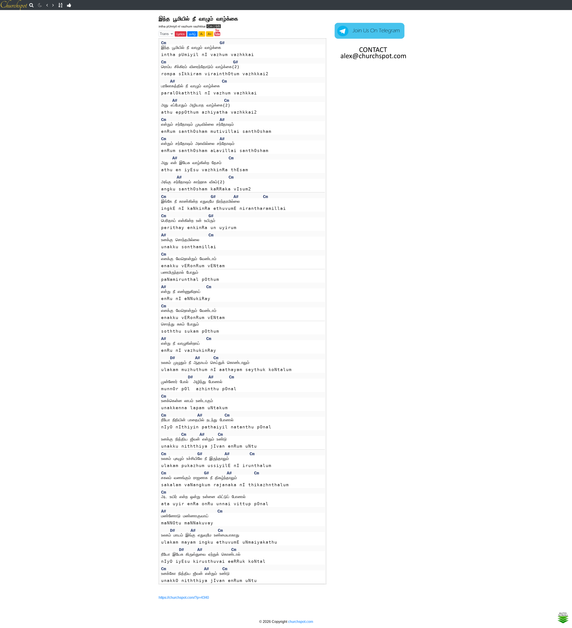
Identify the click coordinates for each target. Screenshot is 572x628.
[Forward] (53, 5)
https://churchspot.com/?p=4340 (184, 597)
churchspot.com (300, 622)
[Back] (47, 5)
